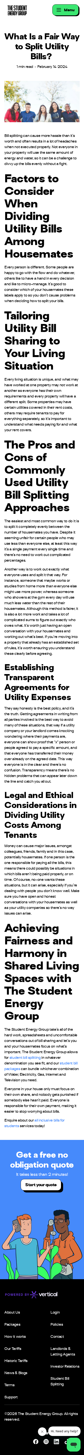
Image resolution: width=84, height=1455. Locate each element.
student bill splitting (25, 1058)
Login (55, 1312)
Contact (57, 1337)
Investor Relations (64, 1366)
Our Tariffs (12, 1349)
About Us (12, 1312)
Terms (9, 1385)
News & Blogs (15, 1373)
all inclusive (43, 1120)
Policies (56, 1324)
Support (11, 1397)
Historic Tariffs (16, 1361)
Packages (12, 1324)
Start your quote (41, 1185)
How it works (15, 1337)
